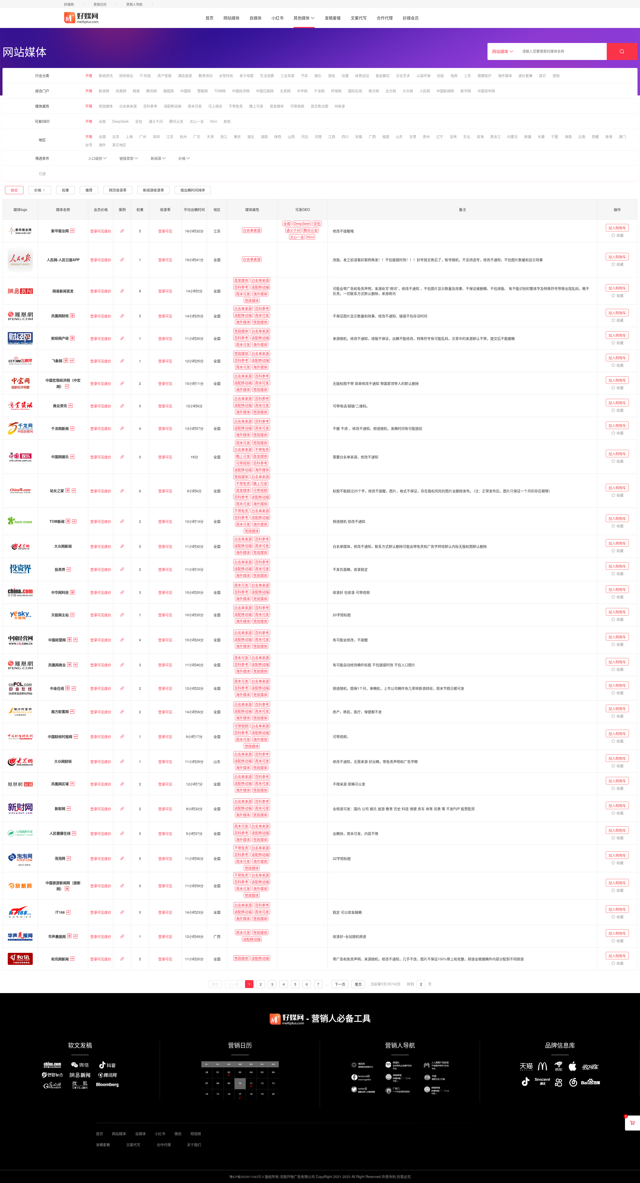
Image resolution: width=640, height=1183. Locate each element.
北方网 (391, 90)
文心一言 (197, 121)
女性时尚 (226, 75)
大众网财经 (63, 761)
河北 (304, 136)
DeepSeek (120, 121)
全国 (102, 136)
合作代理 (385, 18)
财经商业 (126, 75)
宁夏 (554, 136)
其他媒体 (302, 18)
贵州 (426, 136)
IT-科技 (145, 75)
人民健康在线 (61, 833)
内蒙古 (512, 136)
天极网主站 (60, 614)
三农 (467, 75)
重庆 (237, 136)
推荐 (89, 189)
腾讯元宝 (176, 121)
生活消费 (267, 75)
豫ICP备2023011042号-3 (247, 1177)
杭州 (183, 136)
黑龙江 (495, 136)
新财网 (60, 808)
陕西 (277, 136)
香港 (608, 136)
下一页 (340, 984)
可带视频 (297, 105)
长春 (541, 136)
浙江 (223, 136)
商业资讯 (60, 405)
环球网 (336, 90)
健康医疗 (485, 75)
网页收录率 (117, 189)
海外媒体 (505, 75)
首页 (210, 18)
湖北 (250, 136)
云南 (581, 136)
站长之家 (57, 490)
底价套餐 (525, 75)
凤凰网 (121, 90)
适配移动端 (172, 105)
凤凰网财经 (60, 315)
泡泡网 (60, 858)
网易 (136, 90)
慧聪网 (202, 90)
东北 (466, 136)
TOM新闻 (58, 521)
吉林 (453, 136)
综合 (14, 189)
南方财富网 (60, 711)
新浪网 (104, 90)
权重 (65, 189)
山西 (291, 136)
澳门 (622, 136)
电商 (454, 75)
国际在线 (355, 90)
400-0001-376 (558, 20)
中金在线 (57, 688)
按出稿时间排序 (192, 189)
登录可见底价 (100, 230)
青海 (480, 136)
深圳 (156, 136)
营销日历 (100, 4)
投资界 (60, 569)
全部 (102, 121)
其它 (542, 75)
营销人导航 (134, 4)
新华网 (465, 90)
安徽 (358, 136)
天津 (210, 136)
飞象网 (57, 360)
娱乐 (318, 75)
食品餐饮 (383, 75)
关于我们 (194, 1144)
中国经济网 (241, 90)
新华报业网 (60, 230)
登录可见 (165, 230)
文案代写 (359, 18)
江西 (331, 136)
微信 (178, 1133)
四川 (345, 136)
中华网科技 (60, 592)
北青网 (285, 90)
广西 (372, 136)
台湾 (88, 144)
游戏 (331, 75)
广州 (142, 136)
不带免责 (236, 105)
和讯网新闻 (60, 958)
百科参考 (150, 105)
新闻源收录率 (153, 189)
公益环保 (423, 75)
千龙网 (319, 90)
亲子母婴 (247, 75)
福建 (385, 136)
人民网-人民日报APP (63, 259)
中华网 (302, 90)
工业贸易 (287, 75)
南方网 (373, 90)
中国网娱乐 (60, 456)
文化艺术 (403, 75)
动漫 (345, 75)
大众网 (407, 90)
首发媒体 (277, 105)
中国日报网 (265, 90)
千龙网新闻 (60, 428)
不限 (88, 75)
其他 (227, 121)
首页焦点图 (319, 105)
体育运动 (362, 75)
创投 (440, 75)
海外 (102, 144)
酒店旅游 (185, 75)
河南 (318, 136)
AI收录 (340, 105)
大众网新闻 (63, 546)
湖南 (264, 136)
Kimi (213, 121)
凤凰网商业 (57, 664)
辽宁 (439, 136)
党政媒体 (106, 105)
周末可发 (195, 105)
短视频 (195, 1133)
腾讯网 (151, 90)
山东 (399, 136)
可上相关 (215, 105)
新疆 (527, 136)
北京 (115, 136)
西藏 (595, 136)
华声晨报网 (57, 936)
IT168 (61, 912)
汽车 (304, 75)
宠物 (556, 75)
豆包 (138, 121)
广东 (196, 136)
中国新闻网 (445, 90)
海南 (568, 136)
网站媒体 (232, 18)
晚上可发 (256, 105)
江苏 (169, 136)
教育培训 (205, 75)
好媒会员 (411, 18)
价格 (37, 189)
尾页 (358, 984)
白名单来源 (128, 105)
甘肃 (412, 136)
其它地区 (119, 144)
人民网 (425, 90)
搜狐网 (168, 90)
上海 (129, 136)
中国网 (185, 90)
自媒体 (256, 18)
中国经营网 (57, 639)
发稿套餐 (333, 18)
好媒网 (69, 4)
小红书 (278, 18)
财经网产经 (60, 338)
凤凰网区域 (60, 783)
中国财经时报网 (60, 736)
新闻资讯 (106, 75)
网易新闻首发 (63, 290)
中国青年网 (486, 90)
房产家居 (165, 75)
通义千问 (156, 121)
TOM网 (220, 90)
